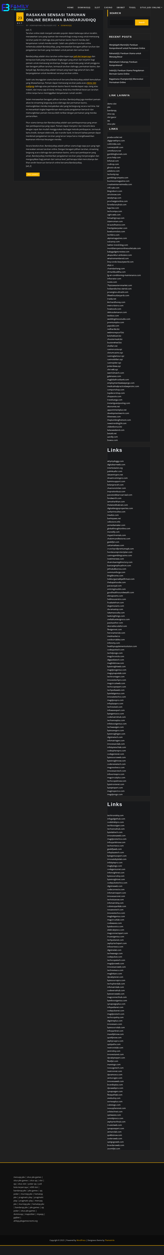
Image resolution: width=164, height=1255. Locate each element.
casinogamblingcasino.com (119, 555)
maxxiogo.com (114, 1064)
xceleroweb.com (114, 1138)
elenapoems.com (115, 596)
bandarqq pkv (20, 1190)
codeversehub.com (116, 990)
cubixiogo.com (114, 1105)
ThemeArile (109, 1240)
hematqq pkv (38, 1204)
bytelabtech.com (114, 832)
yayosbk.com (113, 325)
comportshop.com (115, 389)
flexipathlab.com (114, 1094)
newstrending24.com (116, 423)
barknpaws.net (114, 518)
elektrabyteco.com (115, 930)
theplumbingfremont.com (119, 420)
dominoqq (18, 1214)
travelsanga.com (114, 399)
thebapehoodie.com (116, 582)
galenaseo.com (114, 376)
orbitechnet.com (114, 1111)
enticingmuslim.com (116, 589)
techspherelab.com (116, 983)
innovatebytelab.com (116, 859)
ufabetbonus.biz (114, 426)
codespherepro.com (116, 750)
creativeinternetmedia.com (119, 184)
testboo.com (113, 315)
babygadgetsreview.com (118, 251)
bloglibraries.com (115, 575)
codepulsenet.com (115, 1010)
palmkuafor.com (114, 471)
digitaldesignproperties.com (120, 508)
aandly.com (112, 436)
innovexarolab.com (116, 744)
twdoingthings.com (116, 616)
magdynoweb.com (115, 963)
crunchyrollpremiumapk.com (120, 548)
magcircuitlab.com (115, 919)
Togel (132, 7)
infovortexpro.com (115, 774)
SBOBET (121, 7)
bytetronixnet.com (115, 784)
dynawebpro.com (115, 1088)
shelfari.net (112, 346)
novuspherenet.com (116, 1108)
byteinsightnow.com (116, 760)
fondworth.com (114, 498)
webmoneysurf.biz (115, 332)
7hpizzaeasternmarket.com (119, 285)
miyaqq (40, 1214)
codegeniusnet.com (116, 869)
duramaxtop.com (115, 609)
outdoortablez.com (116, 639)
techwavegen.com (115, 727)
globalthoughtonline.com (118, 528)
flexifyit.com (112, 1061)
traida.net (111, 298)
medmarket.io (113, 636)
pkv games (33, 174)
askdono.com (113, 171)
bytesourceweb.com (116, 757)
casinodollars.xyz (115, 359)
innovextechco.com (116, 913)
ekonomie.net (113, 406)
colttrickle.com (114, 144)
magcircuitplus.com (116, 777)
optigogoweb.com (115, 1142)
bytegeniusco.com (115, 713)
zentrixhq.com (113, 1051)
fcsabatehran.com (115, 602)
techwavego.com (115, 953)
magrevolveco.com (116, 767)
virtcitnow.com (114, 194)
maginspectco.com (116, 791)
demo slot (111, 103)
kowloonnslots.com (116, 231)
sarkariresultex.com (116, 511)
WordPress (81, 1240)
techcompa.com (114, 211)
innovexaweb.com (115, 1081)
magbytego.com (114, 866)
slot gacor (111, 117)
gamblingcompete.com (117, 177)
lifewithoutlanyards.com (118, 295)
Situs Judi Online (150, 7)
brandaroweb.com (115, 1145)
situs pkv (111, 124)
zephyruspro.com (115, 1041)
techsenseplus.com (116, 720)
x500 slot (34, 1187)
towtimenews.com (115, 558)
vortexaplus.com (114, 1101)
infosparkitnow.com (116, 842)
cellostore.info (113, 521)
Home (70, 7)
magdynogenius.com (116, 670)
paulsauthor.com (115, 622)
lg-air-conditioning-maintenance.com (124, 275)
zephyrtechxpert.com (117, 943)
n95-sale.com (113, 187)
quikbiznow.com (114, 1135)
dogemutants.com (115, 606)
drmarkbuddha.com (116, 272)
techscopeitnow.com (116, 781)
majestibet (30, 1214)
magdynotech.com (115, 1014)
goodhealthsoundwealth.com (120, 592)
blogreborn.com (114, 191)
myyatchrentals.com (116, 535)
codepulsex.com (114, 956)
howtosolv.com (114, 309)
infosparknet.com (115, 1031)
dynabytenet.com (115, 977)
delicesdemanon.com (117, 312)
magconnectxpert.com (117, 933)
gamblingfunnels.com (117, 154)
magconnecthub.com (117, 997)
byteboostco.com (115, 926)
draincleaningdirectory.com (119, 562)
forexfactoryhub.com (116, 204)
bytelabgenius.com (116, 693)
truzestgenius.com (115, 936)
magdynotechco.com (116, 839)
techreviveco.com (115, 970)
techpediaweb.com (116, 690)
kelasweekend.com (115, 430)
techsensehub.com (116, 829)
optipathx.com (114, 1044)
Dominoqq (84, 7)
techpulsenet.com (115, 940)
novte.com (112, 282)
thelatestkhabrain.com (117, 505)
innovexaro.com (114, 1024)
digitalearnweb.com (116, 464)
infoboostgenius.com (117, 723)
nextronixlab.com (115, 1047)
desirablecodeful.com (117, 626)
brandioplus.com (115, 1084)
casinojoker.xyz (114, 362)
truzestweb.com (114, 1125)
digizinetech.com (115, 737)
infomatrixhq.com (115, 903)
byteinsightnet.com (116, 879)
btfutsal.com (113, 161)
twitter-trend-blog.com (117, 245)
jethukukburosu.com (116, 569)
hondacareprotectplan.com (119, 552)
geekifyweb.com (114, 849)
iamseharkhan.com (116, 501)
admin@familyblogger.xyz (41, 25)
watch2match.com (115, 373)
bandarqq (111, 110)
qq (108, 120)
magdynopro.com (115, 700)
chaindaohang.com (116, 268)
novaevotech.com (115, 909)
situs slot (22, 1184)
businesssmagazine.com (118, 181)
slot (41, 1180)
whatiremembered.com (118, 258)
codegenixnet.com (115, 754)
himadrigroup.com (115, 218)
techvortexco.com (115, 845)
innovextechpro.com (116, 680)
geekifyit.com (113, 542)
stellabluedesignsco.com (118, 619)
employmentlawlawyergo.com (120, 383)
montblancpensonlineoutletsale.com (124, 248)
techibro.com (113, 235)
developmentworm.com (118, 413)
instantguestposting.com (118, 403)
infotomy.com (113, 643)
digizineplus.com (114, 1020)
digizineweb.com (114, 886)
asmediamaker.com (116, 525)
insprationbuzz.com (116, 491)
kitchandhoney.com (116, 302)
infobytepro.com (114, 862)
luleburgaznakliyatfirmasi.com (120, 579)
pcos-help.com (114, 157)
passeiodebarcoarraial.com (119, 495)
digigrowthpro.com (116, 140)
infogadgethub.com (116, 818)
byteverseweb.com (115, 993)
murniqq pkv (26, 1194)
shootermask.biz (114, 339)
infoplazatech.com (115, 852)
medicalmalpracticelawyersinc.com (123, 386)
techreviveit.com (114, 707)
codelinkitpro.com (115, 822)
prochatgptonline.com (117, 201)
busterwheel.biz (114, 342)
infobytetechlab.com (116, 747)
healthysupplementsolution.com (122, 646)
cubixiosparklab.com (116, 906)
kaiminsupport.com (116, 481)
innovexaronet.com (116, 896)
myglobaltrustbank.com (118, 379)
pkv (108, 107)
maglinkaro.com (114, 973)
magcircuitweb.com (116, 683)
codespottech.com (115, 649)
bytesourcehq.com (115, 876)
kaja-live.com (113, 208)
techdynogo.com (115, 653)
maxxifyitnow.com (115, 1034)
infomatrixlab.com (115, 987)
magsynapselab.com (116, 673)
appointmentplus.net (117, 410)
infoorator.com (114, 278)
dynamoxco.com (114, 1074)
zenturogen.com (114, 1078)
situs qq (111, 114)
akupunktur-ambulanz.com (119, 255)
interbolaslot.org (115, 468)
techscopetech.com (116, 960)
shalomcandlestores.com (118, 538)
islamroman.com (115, 221)
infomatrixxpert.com (116, 893)
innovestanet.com (115, 1054)
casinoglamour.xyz (115, 356)
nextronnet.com (114, 1071)
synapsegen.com (115, 1091)
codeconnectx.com (116, 889)
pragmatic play (25, 1197)
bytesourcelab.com (116, 1027)
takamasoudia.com (116, 612)
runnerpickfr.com (115, 147)
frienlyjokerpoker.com (117, 228)
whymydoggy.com (115, 461)
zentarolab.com (114, 1131)
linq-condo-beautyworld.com (120, 261)
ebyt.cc (110, 265)
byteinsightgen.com (116, 733)
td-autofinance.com (116, 224)
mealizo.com (113, 515)
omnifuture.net (114, 150)
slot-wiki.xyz (112, 369)
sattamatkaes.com (115, 545)
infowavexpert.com (116, 710)
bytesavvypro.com (115, 730)
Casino (108, 7)
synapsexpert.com (115, 1128)
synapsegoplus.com (116, 1004)
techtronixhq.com (115, 815)
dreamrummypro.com (117, 478)
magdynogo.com (115, 794)
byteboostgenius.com (117, 1000)
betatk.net (112, 433)
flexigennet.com (114, 629)
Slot (97, 7)
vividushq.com (113, 1098)
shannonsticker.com (116, 488)
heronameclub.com (116, 633)
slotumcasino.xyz (115, 352)
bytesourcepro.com (116, 980)
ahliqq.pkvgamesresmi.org (26, 1221)
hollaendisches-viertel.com (119, 288)
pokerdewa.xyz (114, 366)
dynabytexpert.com (116, 1057)
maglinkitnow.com (115, 663)
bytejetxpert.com (115, 787)
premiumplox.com (115, 322)
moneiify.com (113, 532)
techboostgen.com (115, 825)
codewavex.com (114, 923)
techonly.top (113, 174)
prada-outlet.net (114, 137)
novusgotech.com (115, 1068)
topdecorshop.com (116, 393)
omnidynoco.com (115, 1118)
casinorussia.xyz (114, 349)
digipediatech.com (115, 659)
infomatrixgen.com (116, 740)
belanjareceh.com (115, 484)
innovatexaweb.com (116, 835)
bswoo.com (112, 440)
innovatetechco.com (116, 696)
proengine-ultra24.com (117, 292)
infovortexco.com (115, 946)
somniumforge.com (116, 572)
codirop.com (113, 164)
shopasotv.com (114, 396)
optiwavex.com (114, 1115)
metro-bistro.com (115, 305)
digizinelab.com (114, 950)
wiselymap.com (114, 198)
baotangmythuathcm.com (119, 565)
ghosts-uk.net (113, 167)
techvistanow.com (115, 899)
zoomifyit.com (113, 1148)
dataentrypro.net (115, 474)
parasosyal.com (114, 585)
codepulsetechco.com (117, 882)
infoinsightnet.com (115, 872)
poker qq (32, 1184)
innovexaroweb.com (116, 967)
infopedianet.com (115, 1007)
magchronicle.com (115, 656)
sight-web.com (114, 214)
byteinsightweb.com (116, 666)
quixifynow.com (114, 1037)
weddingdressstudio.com (118, 319)
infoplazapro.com (115, 703)
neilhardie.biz (113, 329)
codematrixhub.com (116, 717)
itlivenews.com (114, 416)
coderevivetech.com (116, 764)
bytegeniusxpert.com (117, 855)
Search (142, 22)
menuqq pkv (19, 1177)
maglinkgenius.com (116, 916)
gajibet (17, 1217)
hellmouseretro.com (116, 599)
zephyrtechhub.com (116, 1121)
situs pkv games (34, 1177)
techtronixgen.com (116, 676)
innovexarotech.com (116, 771)
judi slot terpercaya (82, 56)
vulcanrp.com (113, 241)
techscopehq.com (115, 1017)
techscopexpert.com (116, 686)
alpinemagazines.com (117, 238)
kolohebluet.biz (114, 336)
